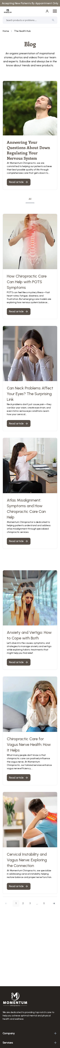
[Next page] (54, 903)
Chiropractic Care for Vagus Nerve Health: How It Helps (29, 744)
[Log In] (47, 11)
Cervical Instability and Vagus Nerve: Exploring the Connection (27, 860)
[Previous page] (6, 903)
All (30, 199)
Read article (16, 311)
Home (6, 31)
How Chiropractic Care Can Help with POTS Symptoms (26, 282)
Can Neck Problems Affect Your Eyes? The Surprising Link (30, 394)
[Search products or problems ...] (53, 20)
